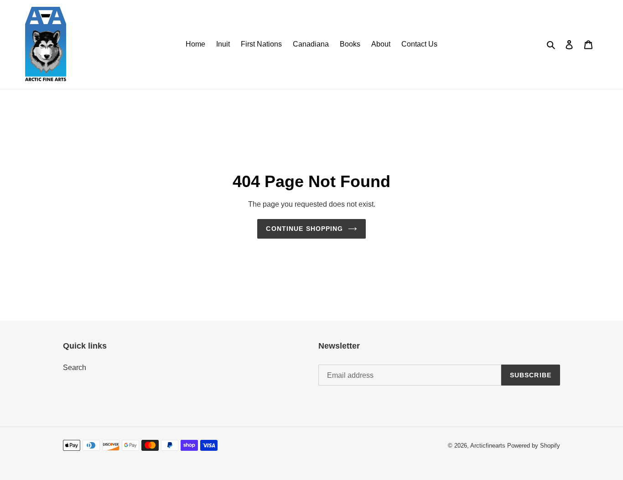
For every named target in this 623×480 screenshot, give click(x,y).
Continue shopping (304, 228)
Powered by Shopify (533, 445)
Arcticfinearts (487, 445)
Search (74, 367)
